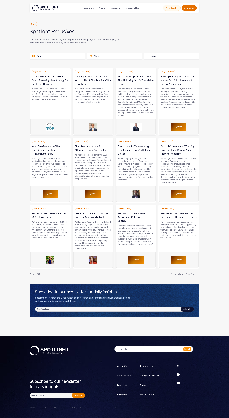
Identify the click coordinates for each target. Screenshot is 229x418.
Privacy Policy (146, 394)
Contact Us (189, 8)
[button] (57, 56)
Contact (143, 385)
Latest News (123, 385)
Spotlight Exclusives (149, 375)
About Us (89, 8)
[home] (45, 8)
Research (115, 8)
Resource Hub (132, 8)
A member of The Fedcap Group (107, 408)
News (102, 8)
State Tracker (171, 8)
